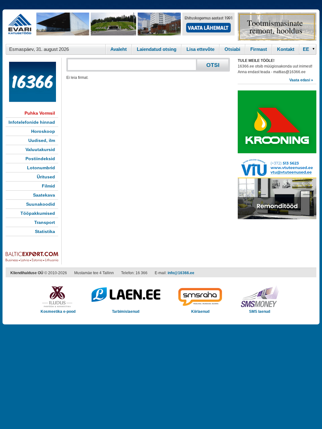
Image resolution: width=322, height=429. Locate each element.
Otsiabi (232, 49)
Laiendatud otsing (156, 49)
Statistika (45, 231)
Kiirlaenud (200, 311)
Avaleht (118, 49)
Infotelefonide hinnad (31, 122)
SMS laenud (259, 311)
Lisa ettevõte (200, 49)
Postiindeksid (40, 158)
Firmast (258, 49)
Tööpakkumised (37, 213)
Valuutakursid (40, 149)
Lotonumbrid (41, 167)
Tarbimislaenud (125, 311)
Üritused (46, 176)
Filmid (48, 185)
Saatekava (44, 195)
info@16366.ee (181, 273)
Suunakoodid (40, 204)
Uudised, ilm (41, 140)
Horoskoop (43, 131)
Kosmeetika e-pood (58, 311)
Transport (44, 222)
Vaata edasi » (301, 80)
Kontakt (285, 49)
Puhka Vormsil (40, 113)
